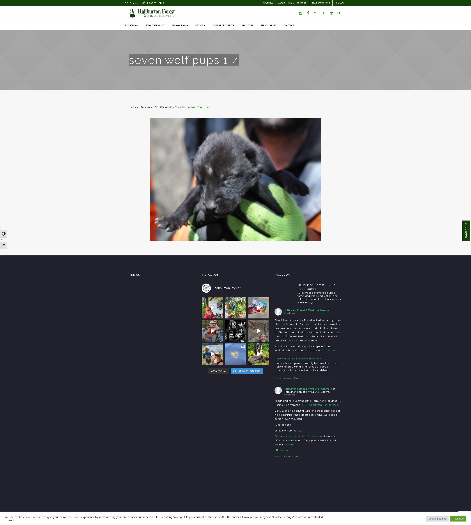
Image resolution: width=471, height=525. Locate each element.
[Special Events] (331, 13)
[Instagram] (300, 13)
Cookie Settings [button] (437, 518)
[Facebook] (308, 13)
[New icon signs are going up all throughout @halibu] (235, 307)
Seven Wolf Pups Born (196, 107)
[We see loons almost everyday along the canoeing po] (235, 354)
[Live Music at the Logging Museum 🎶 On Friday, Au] (235, 331)
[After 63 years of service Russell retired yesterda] (258, 307)
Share (297, 378)
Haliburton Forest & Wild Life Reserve (306, 310)
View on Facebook (283, 378)
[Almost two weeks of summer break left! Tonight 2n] (212, 307)
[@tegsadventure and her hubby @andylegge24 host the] (212, 331)
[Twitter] (316, 13)
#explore (288, 436)
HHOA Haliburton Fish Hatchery (320, 404)
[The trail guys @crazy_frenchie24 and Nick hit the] (258, 331)
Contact (134, 3)
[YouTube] (323, 13)
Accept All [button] (458, 518)
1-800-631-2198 (155, 3)
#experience (314, 436)
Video (284, 450)
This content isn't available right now (299, 358)
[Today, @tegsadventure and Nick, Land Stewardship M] (212, 354)
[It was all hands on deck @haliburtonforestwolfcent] (258, 354)
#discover (300, 436)
